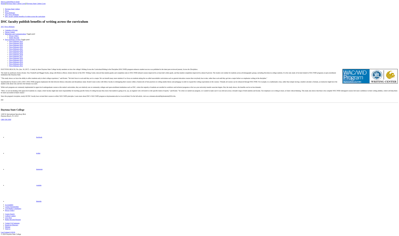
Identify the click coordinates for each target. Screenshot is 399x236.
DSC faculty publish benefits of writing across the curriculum (25, 16)
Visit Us (7, 229)
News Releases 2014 (16, 62)
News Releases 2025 (16, 41)
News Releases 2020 (16, 51)
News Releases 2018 (16, 54)
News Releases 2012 (16, 66)
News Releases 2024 (16, 43)
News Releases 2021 (16, 49)
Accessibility (9, 205)
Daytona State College (12, 9)
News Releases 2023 (16, 45)
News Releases (10, 13)
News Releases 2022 (16, 47)
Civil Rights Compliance (13, 208)
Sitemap (7, 227)
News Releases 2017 (16, 56)
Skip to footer (15, 2)
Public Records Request (13, 220)
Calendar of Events (11, 30)
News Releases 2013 (16, 64)
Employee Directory (11, 225)
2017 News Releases (12, 14)
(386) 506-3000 (6, 119)
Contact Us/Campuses (12, 223)
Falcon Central (10, 32)
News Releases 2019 (16, 53)
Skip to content (6, 2)
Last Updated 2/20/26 (8, 232)
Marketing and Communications (15, 34)
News (7, 11)
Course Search (10, 214)
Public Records (14, 38)
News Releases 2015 (16, 60)
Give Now (8, 218)
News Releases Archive (13, 39)
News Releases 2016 (16, 58)
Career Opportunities (12, 207)
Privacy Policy (14, 36)
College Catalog (10, 216)
